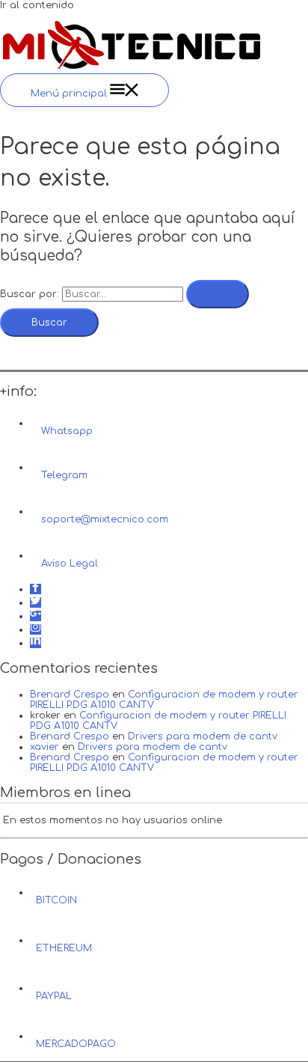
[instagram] (35, 629)
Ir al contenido (37, 5)
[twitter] (35, 602)
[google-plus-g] (35, 616)
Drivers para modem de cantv (202, 736)
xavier (44, 747)
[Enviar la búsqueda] (217, 294)
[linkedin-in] (35, 643)
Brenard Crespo (69, 694)
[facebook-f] (35, 589)
